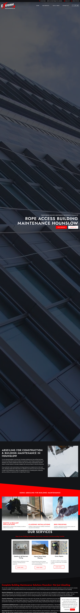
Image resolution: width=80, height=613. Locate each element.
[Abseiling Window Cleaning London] (8, 5)
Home (37, 5)
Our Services (45, 5)
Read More (67, 609)
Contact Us (65, 5)
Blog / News (56, 5)
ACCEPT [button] (72, 609)
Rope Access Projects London (54, 1)
